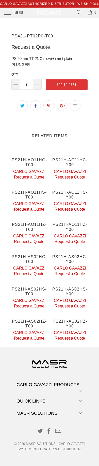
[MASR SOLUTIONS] (49, 13)
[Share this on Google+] (62, 105)
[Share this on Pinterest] (48, 105)
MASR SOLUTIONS (41, 444)
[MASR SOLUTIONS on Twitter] (40, 431)
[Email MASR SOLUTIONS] (58, 431)
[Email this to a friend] (75, 105)
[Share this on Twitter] (22, 105)
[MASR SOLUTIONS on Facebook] (49, 431)
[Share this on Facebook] (35, 105)
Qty (14, 74)
